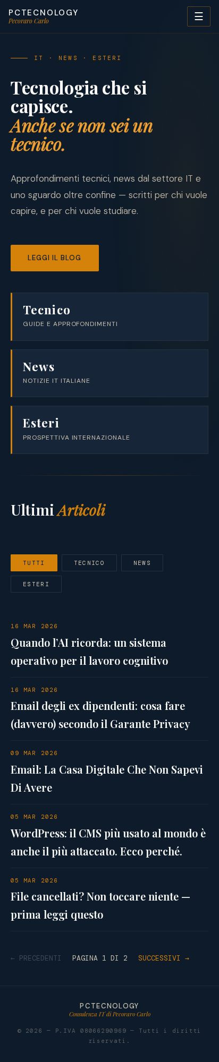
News (142, 563)
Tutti (34, 563)
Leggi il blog (55, 257)
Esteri (36, 584)
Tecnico (89, 563)
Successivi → (163, 958)
